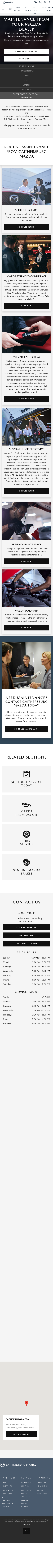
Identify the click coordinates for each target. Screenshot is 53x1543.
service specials (27, 71)
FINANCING (43, 1478)
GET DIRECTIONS (26, 935)
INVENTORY (8, 1478)
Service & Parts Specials (26, 1493)
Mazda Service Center (25, 1504)
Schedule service (26, 227)
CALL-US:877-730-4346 (27, 944)
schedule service (26, 66)
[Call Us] (35, 2)
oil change (26, 90)
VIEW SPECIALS (26, 59)
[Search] (45, 2)
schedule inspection (26, 927)
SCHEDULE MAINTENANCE (26, 51)
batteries (26, 85)
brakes (26, 80)
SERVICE (26, 1478)
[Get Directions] (40, 2)
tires (26, 76)
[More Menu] (3, 9)
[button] (26, 1403)
